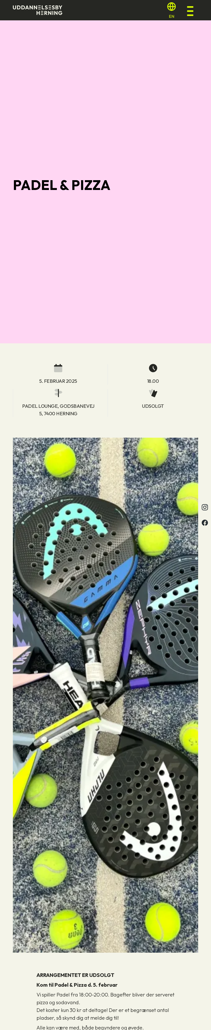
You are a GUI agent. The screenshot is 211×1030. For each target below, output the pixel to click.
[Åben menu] (192, 10)
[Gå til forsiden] (37, 10)
